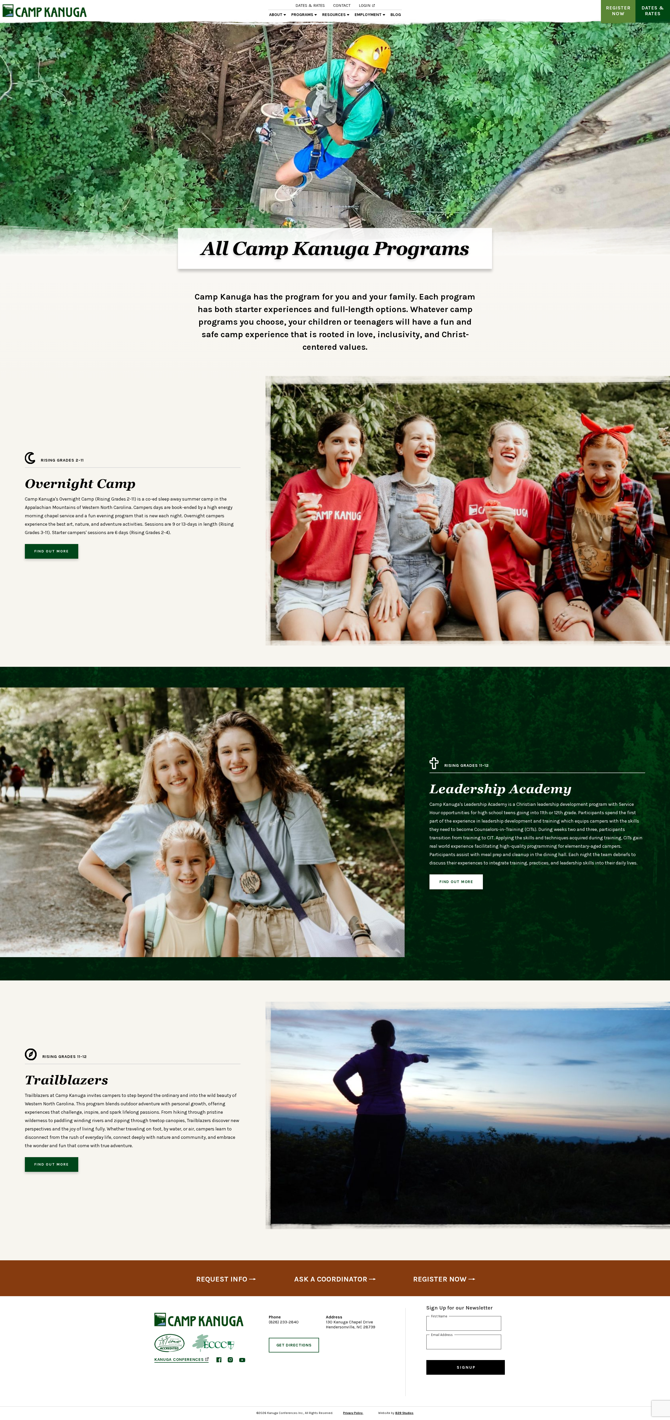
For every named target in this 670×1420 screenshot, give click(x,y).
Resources (334, 15)
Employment (368, 15)
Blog (395, 15)
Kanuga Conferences (179, 1359)
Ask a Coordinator (330, 1279)
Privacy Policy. (353, 1413)
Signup (466, 1367)
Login (365, 5)
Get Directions (294, 1345)
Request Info (221, 1279)
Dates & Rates (310, 5)
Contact (341, 5)
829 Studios (404, 1413)
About (275, 15)
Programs (302, 15)
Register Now (618, 10)
